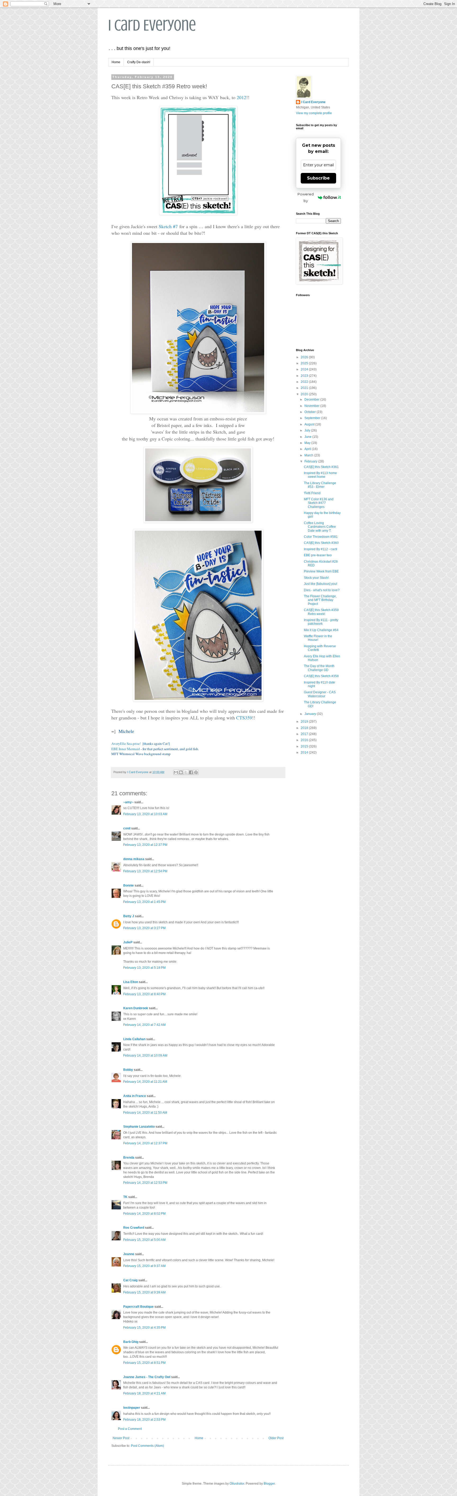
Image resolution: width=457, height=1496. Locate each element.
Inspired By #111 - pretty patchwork (321, 622)
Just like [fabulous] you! (320, 584)
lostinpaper (131, 1408)
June (308, 437)
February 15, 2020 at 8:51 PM (144, 1363)
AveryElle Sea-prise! (126, 743)
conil (126, 828)
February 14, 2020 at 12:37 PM (145, 1143)
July (307, 430)
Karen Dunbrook (135, 1008)
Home (116, 62)
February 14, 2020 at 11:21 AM (145, 1082)
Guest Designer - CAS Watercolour (320, 694)
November (312, 406)
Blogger (269, 1483)
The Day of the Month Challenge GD (319, 668)
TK (125, 1197)
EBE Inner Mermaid (125, 748)
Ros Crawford (133, 1227)
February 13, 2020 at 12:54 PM (145, 871)
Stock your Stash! (316, 578)
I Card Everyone (152, 25)
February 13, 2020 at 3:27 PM (144, 928)
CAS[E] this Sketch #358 (321, 676)
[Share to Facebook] (191, 772)
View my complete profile (314, 113)
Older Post (276, 1438)
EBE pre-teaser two (318, 555)
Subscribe (318, 178)
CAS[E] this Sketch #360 (321, 543)
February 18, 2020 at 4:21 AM (144, 1393)
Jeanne (128, 1254)
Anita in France (134, 1096)
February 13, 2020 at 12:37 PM (145, 845)
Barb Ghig (130, 1342)
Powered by (306, 197)
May (307, 443)
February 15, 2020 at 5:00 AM (144, 1240)
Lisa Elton (130, 982)
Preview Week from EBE (321, 571)
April (308, 449)
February (311, 461)
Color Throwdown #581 (321, 537)
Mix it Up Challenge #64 (321, 630)
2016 (305, 740)
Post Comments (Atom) (147, 1446)
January (310, 714)
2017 (305, 734)
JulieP (127, 942)
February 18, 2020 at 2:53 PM (144, 1419)
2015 (305, 746)
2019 (305, 721)
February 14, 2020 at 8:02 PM (144, 1213)
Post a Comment (130, 1429)
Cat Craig (130, 1280)
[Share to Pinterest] (196, 772)
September (312, 418)
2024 (305, 369)
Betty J (128, 916)
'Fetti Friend (312, 493)
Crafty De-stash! (138, 62)
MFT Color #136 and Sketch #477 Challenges (318, 503)
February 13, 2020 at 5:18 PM (144, 968)
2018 (305, 728)
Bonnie (128, 885)
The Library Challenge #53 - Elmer (320, 485)
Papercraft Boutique (138, 1307)
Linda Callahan (134, 1039)
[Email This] (176, 772)
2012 (241, 97)
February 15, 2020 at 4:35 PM (144, 1327)
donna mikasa (133, 859)
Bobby (128, 1070)
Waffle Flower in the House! (318, 638)
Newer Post (121, 1438)
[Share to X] (186, 772)
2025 (305, 363)
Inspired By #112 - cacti (320, 549)
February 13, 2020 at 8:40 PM (144, 994)
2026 (305, 357)
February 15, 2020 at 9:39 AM (144, 1292)
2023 (305, 376)
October (310, 412)
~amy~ (128, 802)
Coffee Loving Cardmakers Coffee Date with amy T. (320, 527)
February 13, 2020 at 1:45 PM (144, 902)
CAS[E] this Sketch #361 (321, 467)
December (312, 399)
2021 (305, 388)
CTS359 (244, 717)
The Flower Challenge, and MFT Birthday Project (320, 600)
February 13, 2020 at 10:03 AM (145, 814)
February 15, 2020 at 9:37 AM (144, 1266)
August (309, 424)
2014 (305, 752)
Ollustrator (237, 1483)
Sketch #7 (168, 226)
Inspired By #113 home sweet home (320, 475)
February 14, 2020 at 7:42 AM (144, 1025)
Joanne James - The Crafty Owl (146, 1377)
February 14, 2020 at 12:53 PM (145, 1183)
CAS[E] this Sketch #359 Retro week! (321, 612)
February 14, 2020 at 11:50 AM (145, 1112)
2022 (305, 382)
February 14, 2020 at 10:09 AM (145, 1055)
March (309, 455)
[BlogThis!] (181, 772)
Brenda (128, 1157)
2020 (305, 394)
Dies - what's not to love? (322, 590)
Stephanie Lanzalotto (139, 1126)
